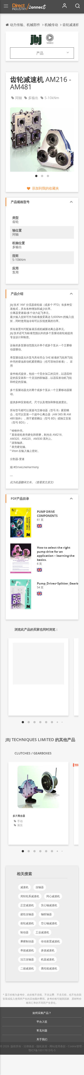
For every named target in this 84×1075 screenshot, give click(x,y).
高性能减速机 (49, 968)
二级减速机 (27, 968)
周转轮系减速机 (29, 896)
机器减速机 (47, 959)
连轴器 (40, 887)
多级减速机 (47, 950)
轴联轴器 (46, 914)
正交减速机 (27, 905)
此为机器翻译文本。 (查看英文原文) (32, 482)
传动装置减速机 (50, 941)
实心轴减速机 (49, 905)
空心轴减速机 (49, 923)
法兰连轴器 (27, 959)
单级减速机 (27, 950)
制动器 (24, 932)
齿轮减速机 (27, 923)
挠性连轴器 (27, 914)
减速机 (24, 887)
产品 (39, 53)
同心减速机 (53, 896)
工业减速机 (42, 932)
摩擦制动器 (27, 941)
